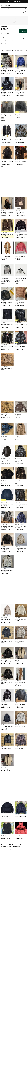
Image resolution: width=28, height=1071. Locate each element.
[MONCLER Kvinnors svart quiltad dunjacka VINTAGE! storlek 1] (7, 717)
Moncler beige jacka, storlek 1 (20, 682)
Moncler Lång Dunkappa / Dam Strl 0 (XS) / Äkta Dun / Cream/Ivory (21, 662)
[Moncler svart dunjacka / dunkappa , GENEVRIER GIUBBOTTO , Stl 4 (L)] (7, 152)
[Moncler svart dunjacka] (7, 61)
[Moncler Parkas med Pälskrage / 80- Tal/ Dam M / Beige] (7, 407)
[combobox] (14, 9)
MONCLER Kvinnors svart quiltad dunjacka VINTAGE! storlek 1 (7, 726)
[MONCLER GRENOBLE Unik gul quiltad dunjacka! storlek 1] (21, 539)
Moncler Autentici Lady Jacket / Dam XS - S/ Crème (20, 726)
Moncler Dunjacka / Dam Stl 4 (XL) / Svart (7, 641)
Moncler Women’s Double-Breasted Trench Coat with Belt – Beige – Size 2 (20, 438)
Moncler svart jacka (19, 92)
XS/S (16, 524)
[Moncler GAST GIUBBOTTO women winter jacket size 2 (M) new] (7, 695)
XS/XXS (2, 746)
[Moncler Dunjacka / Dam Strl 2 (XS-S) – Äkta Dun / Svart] (7, 653)
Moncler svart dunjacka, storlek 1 (7, 92)
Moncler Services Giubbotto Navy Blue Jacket (6, 816)
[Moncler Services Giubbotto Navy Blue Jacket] (7, 807)
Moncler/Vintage (6, 458)
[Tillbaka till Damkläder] (2, 38)
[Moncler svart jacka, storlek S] (7, 293)
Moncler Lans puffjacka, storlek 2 (20, 234)
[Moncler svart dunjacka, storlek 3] (7, 337)
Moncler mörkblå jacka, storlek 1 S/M (6, 504)
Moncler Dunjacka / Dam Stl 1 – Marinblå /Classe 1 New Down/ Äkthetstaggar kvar (21, 526)
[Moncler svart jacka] (21, 83)
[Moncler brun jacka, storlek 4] (21, 451)
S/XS (16, 814)
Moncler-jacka (4, 278)
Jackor (10, 44)
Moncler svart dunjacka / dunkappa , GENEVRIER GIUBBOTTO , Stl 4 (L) (7, 161)
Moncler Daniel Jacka (20, 70)
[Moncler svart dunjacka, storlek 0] (21, 337)
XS (1, 68)
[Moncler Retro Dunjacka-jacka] (21, 270)
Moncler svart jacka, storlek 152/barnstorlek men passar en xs (20, 116)
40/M (16, 639)
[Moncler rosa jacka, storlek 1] (21, 293)
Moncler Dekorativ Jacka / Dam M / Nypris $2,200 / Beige (7, 368)
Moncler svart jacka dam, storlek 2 (7, 212)
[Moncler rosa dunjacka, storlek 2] (21, 248)
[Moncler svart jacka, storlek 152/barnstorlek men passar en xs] (21, 107)
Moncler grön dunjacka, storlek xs (7, 234)
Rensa (11, 54)
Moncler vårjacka (5, 548)
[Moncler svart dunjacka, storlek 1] (7, 83)
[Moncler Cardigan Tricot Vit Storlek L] (7, 561)
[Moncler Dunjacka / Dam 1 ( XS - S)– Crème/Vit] (21, 610)
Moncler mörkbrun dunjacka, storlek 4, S (20, 139)
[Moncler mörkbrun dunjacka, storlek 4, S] (21, 130)
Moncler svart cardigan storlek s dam (20, 504)
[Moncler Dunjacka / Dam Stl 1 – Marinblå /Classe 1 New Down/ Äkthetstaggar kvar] (21, 517)
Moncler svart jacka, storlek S (6, 302)
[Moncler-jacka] (7, 270)
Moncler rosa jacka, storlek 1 (19, 302)
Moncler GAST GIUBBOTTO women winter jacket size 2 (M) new (7, 704)
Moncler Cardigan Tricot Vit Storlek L (7, 570)
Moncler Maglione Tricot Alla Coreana (7, 116)
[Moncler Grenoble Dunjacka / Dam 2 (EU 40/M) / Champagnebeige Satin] (21, 632)
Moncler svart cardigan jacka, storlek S (7, 482)
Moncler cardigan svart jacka (20, 324)
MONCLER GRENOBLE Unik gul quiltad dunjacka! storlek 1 (20, 548)
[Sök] (25, 8)
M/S (15, 322)
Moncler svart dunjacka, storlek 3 (7, 346)
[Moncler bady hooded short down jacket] (21, 152)
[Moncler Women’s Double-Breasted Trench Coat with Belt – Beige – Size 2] (21, 429)
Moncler (4, 54)
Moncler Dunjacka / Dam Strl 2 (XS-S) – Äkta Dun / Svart (7, 662)
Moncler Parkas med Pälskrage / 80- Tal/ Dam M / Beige (7, 416)
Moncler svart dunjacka (7, 70)
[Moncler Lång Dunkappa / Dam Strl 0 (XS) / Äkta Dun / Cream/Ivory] (21, 653)
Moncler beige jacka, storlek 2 (6, 619)
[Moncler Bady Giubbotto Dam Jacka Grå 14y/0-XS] (7, 517)
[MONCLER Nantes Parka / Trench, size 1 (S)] (7, 248)
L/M (15, 458)
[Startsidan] (7, 5)
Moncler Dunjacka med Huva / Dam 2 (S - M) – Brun (20, 748)
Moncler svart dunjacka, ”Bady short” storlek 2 (20, 482)
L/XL (2, 639)
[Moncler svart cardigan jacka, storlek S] (7, 473)
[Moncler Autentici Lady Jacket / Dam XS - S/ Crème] (21, 717)
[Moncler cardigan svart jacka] (21, 315)
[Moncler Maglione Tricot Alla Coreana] (7, 107)
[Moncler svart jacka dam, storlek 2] (7, 203)
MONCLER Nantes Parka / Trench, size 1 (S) (7, 256)
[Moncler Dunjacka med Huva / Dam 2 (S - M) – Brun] (21, 739)
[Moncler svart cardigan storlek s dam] (21, 495)
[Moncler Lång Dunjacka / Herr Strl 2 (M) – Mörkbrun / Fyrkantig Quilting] (7, 451)
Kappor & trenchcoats (7, 40)
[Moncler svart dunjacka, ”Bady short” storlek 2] (21, 473)
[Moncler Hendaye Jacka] (7, 315)
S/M (15, 746)
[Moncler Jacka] (7, 828)
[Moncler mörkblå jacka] (21, 807)
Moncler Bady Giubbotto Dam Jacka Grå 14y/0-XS (7, 526)
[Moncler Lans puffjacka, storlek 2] (21, 225)
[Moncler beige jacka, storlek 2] (7, 610)
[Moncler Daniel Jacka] (21, 61)
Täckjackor (4, 44)
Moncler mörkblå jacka (20, 816)
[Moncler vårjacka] (7, 539)
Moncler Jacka (4, 837)
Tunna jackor (4, 47)
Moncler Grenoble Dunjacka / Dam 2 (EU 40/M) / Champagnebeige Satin (20, 641)
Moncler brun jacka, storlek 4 (19, 460)
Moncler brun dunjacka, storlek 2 (20, 416)
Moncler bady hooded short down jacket (20, 161)
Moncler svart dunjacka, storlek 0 (20, 346)
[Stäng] (26, 1)
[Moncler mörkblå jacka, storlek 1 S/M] (7, 495)
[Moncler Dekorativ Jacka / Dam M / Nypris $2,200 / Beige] (7, 359)
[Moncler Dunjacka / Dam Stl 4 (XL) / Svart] (7, 632)
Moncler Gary (18, 837)
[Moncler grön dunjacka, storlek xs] (7, 225)
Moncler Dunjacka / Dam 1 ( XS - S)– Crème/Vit (21, 619)
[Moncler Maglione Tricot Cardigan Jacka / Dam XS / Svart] (7, 739)
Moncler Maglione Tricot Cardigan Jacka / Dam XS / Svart (7, 748)
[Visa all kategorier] (10, 47)
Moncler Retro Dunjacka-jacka (21, 278)
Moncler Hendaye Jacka (7, 324)
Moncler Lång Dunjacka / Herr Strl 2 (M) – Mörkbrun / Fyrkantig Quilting (7, 460)
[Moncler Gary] (21, 828)
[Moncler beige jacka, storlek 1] (21, 673)
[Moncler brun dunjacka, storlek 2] (21, 407)
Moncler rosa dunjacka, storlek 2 (20, 256)
